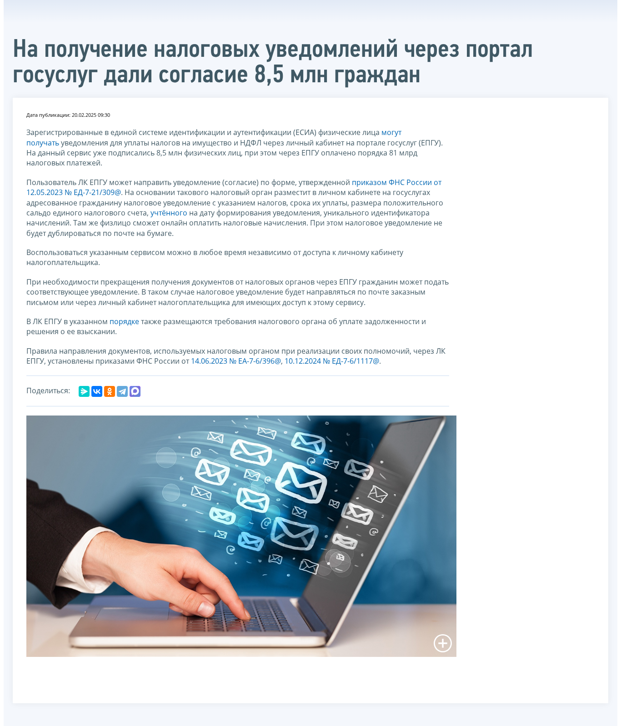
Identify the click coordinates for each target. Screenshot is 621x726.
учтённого (168, 213)
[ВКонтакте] (96, 391)
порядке (124, 321)
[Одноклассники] (109, 391)
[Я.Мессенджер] (84, 391)
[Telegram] (122, 391)
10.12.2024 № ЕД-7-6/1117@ (332, 361)
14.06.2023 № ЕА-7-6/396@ (236, 361)
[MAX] (135, 391)
